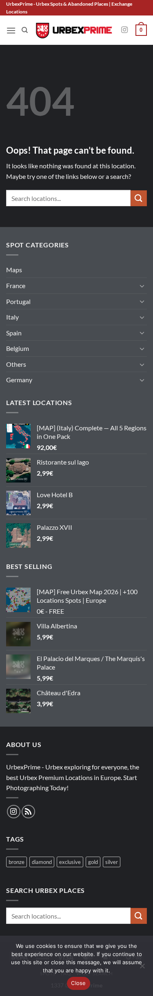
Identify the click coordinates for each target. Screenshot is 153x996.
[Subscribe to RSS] (28, 811)
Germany (19, 379)
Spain (14, 333)
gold (93, 862)
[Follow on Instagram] (124, 30)
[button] (11, 30)
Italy (12, 317)
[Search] (25, 30)
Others (16, 364)
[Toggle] (142, 286)
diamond (42, 862)
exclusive (70, 862)
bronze (16, 862)
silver (111, 862)
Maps (14, 269)
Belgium (17, 348)
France (15, 285)
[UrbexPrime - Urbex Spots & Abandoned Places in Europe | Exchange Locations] (73, 30)
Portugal (18, 301)
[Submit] (139, 198)
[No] (142, 968)
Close (78, 983)
